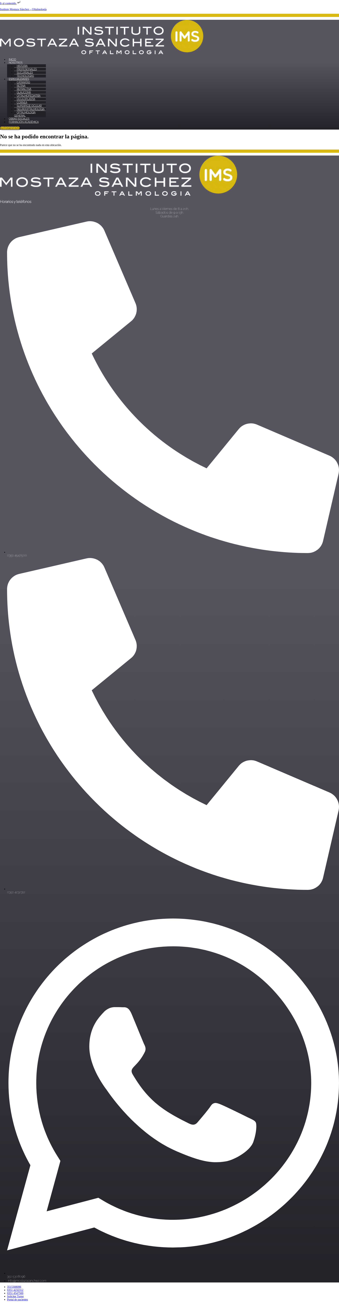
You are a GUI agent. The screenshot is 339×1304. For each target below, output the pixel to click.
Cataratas (23, 82)
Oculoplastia (26, 99)
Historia (22, 65)
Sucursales (25, 72)
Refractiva (24, 89)
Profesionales (27, 69)
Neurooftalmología (30, 109)
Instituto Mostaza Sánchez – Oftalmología (23, 9)
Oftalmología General (24, 114)
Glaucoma (24, 92)
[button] (173, 62)
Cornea (22, 102)
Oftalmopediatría (28, 95)
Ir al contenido (8, 3)
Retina (21, 85)
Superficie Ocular (29, 105)
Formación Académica (24, 122)
